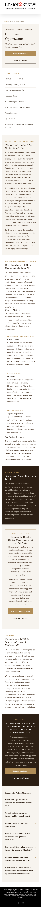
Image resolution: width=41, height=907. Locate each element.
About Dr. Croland (20, 60)
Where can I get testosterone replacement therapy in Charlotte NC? (18, 802)
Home (6, 22)
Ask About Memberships (20, 611)
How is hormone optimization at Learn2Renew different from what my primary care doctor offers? (19, 870)
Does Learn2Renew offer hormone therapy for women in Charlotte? (19, 848)
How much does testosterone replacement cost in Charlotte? (17, 859)
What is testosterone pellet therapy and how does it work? (17, 814)
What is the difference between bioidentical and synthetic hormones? (17, 836)
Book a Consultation (20, 53)
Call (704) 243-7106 (20, 618)
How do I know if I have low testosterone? (16, 825)
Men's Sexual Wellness (20, 778)
